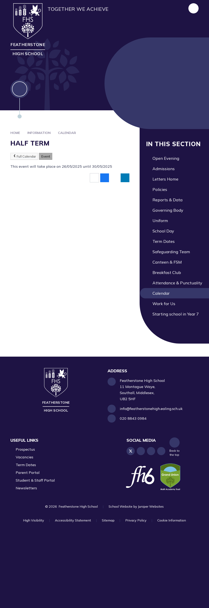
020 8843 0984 (133, 418)
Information (39, 133)
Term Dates (26, 464)
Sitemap (108, 520)
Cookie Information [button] (171, 520)
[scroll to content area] (19, 99)
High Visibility (33, 520)
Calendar (67, 133)
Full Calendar (26, 156)
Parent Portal (28, 472)
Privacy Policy (136, 520)
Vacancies (24, 457)
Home (15, 133)
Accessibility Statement (73, 520)
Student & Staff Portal (35, 480)
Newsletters (26, 488)
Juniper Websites (151, 506)
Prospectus (25, 449)
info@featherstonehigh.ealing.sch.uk (151, 408)
